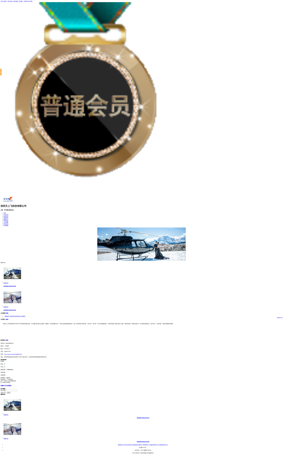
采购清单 (6, 217)
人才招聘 (6, 222)
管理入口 (165, 444)
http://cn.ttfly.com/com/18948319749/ (13, 354)
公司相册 (6, 225)
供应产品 (6, 216)
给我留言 (9, 385)
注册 (31, 1)
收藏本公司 (3, 385)
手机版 (20, 1)
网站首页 (120, 444)
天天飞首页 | (4, 1)
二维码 (25, 1)
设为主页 (10, 1)
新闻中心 (6, 219)
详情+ (7, 313)
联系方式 (6, 224)
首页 (5, 213)
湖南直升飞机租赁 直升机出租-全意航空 (15, 316)
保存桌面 (15, 1)
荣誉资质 (6, 220)
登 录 (28, 1)
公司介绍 (6, 214)
